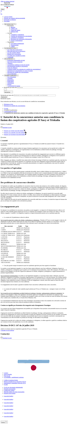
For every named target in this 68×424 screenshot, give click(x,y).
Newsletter (7, 21)
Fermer (3, 422)
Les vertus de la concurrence (14, 49)
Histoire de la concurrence (14, 54)
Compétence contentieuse (17, 34)
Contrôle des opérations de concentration (21, 36)
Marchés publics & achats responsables (14, 392)
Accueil (6, 108)
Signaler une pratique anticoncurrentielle (14, 18)
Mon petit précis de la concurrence (16, 51)
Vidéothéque (10, 83)
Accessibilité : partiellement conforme (14, 377)
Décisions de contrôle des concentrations (18, 72)
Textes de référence (12, 67)
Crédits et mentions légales (11, 380)
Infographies (10, 80)
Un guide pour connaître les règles (16, 55)
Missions (13, 27)
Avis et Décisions (11, 73)
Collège (13, 46)
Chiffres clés (14, 28)
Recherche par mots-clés (10, 87)
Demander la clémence (10, 19)
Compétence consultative (17, 37)
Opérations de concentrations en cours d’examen (20, 70)
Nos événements (11, 77)
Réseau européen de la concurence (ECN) (15, 381)
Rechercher (4, 97)
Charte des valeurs (15, 30)
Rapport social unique (9, 393)
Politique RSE (14, 31)
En (1, 14)
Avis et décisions (9, 58)
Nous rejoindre (8, 374)
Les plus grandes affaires (13, 52)
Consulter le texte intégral (7, 330)
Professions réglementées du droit (16, 60)
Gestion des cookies (9, 390)
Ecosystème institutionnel (17, 43)
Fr (1, 11)
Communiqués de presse (13, 86)
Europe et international (16, 40)
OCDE (6, 384)
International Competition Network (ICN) (15, 383)
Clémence (10, 63)
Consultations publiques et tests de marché (18, 65)
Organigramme (14, 45)
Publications (10, 81)
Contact (6, 373)
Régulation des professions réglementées (21, 39)
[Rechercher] (5, 89)
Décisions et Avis (8, 104)
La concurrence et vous (10, 48)
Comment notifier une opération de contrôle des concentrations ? (24, 69)
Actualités (10, 78)
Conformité (10, 57)
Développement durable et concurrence (17, 66)
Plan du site (7, 376)
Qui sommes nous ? (10, 24)
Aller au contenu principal (7, 1)
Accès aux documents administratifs (13, 387)
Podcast (9, 84)
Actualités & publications (11, 75)
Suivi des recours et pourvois (14, 62)
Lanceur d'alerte (8, 16)
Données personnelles (9, 389)
